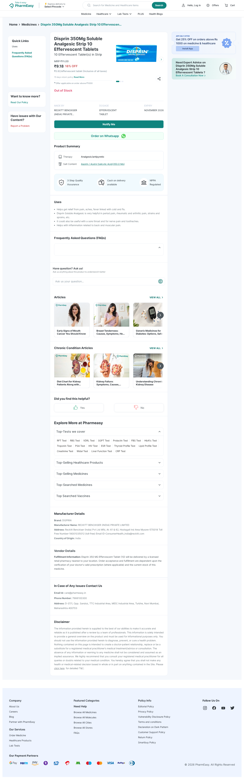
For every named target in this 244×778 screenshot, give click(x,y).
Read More (79, 77)
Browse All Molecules (85, 717)
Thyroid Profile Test (124, 445)
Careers (13, 711)
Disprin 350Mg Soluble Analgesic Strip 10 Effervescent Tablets (81, 24)
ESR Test (106, 445)
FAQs (76, 732)
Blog (11, 716)
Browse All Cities (82, 722)
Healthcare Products (20, 740)
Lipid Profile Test (148, 445)
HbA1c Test (150, 440)
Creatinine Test (65, 451)
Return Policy (145, 737)
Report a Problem (20, 125)
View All (155, 297)
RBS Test (75, 440)
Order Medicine (17, 735)
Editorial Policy (146, 706)
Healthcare (102, 13)
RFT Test (62, 440)
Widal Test (82, 451)
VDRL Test (89, 440)
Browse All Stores (83, 727)
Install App (187, 48)
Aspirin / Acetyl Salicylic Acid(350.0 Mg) (103, 164)
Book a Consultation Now (189, 75)
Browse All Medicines (85, 712)
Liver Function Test (101, 451)
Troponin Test (64, 445)
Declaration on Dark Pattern (153, 727)
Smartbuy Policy (147, 742)
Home (13, 24)
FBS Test (136, 440)
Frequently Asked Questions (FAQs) (22, 54)
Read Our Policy (19, 102)
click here (59, 668)
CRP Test (120, 451)
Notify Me (109, 124)
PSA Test (80, 445)
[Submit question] (160, 281)
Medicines (29, 24)
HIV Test (93, 445)
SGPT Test (104, 440)
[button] (124, 5)
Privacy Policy (145, 711)
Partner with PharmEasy (22, 721)
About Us (14, 706)
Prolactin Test (120, 440)
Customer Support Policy (151, 732)
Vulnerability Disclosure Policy (154, 716)
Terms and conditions (149, 721)
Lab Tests (123, 13)
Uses (15, 46)
